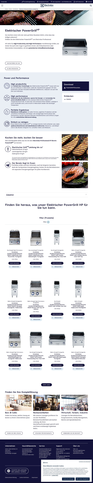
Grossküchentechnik (27, 449)
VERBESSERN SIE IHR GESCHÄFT (71, 433)
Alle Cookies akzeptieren (82, 479)
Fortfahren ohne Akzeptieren (85, 461)
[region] (66, 471)
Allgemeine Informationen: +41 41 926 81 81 (63, 449)
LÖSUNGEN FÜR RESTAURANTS (43, 433)
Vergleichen (15, 266)
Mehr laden (46, 384)
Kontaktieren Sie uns (13, 63)
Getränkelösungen (27, 450)
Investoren (8, 451)
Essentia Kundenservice (45, 449)
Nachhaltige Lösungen (10, 453)
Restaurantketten (41, 412)
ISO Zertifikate (43, 457)
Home (6, 9)
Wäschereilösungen (27, 451)
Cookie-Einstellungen (68, 479)
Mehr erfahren (14, 263)
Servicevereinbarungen (45, 450)
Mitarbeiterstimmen (78, 453)
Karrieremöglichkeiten (79, 450)
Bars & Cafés (11, 412)
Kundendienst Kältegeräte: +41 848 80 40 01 (63, 456)
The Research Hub (78, 451)
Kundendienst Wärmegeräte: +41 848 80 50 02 (63, 453)
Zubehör (68, 99)
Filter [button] (45, 222)
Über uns (75, 449)
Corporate (4, 1)
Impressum (35, 477)
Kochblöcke (15, 9)
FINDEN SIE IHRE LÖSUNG (14, 433)
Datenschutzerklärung (11, 477)
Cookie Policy (55, 475)
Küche (10, 9)
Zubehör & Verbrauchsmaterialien (28, 453)
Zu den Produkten (12, 68)
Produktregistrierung (44, 454)
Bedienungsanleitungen (45, 453)
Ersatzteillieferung (44, 451)
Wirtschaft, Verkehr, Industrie (74, 412)
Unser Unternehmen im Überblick (11, 449)
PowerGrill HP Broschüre (73, 87)
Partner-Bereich (43, 456)
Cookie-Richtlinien (24, 477)
